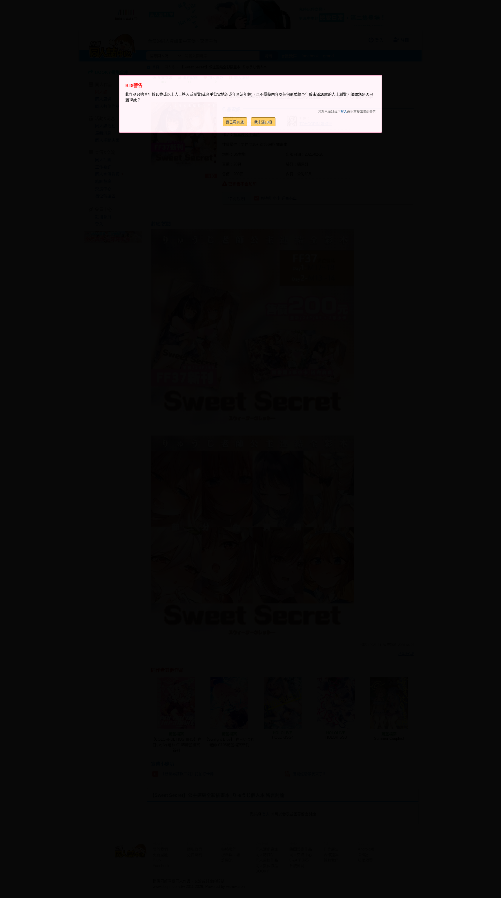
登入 (344, 111)
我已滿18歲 (235, 122)
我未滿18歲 (263, 122)
